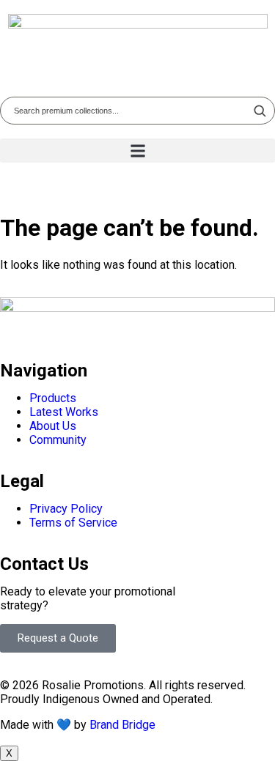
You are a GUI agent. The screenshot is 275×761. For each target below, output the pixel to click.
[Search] (259, 110)
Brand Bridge (122, 725)
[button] (137, 150)
